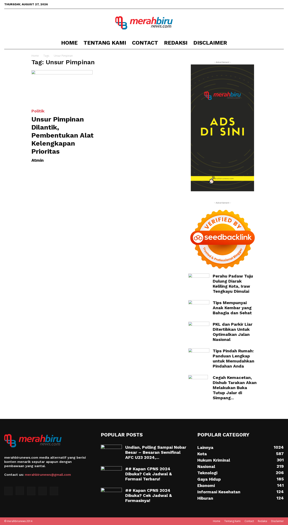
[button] (279, 43)
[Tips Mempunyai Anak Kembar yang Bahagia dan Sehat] (198, 307)
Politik (37, 110)
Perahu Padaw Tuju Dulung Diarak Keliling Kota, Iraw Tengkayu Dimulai (233, 283)
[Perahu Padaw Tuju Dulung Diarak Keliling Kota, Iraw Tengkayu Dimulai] (198, 280)
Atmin (37, 160)
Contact (145, 43)
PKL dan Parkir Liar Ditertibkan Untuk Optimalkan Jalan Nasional (232, 332)
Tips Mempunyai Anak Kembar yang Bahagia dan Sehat (232, 307)
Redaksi (175, 43)
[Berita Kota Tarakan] (144, 22)
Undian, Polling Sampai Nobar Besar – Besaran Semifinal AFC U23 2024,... (155, 452)
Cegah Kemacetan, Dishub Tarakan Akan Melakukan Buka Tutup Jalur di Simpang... (235, 387)
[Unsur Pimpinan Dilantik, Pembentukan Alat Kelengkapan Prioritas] (65, 87)
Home (69, 43)
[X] (267, 4)
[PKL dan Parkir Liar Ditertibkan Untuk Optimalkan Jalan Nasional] (198, 329)
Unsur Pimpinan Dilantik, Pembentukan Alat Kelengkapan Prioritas (62, 135)
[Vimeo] (274, 4)
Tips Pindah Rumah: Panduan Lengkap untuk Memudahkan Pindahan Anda (233, 358)
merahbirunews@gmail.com (48, 475)
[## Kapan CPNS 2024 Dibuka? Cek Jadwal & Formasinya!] (111, 495)
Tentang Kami (104, 43)
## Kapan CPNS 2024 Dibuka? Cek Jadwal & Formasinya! (148, 495)
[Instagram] (260, 4)
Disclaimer (210, 43)
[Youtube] (280, 4)
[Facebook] (253, 4)
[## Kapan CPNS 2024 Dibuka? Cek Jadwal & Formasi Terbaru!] (111, 473)
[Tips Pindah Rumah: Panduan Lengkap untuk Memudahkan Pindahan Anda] (198, 355)
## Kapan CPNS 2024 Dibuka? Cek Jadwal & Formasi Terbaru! (148, 473)
